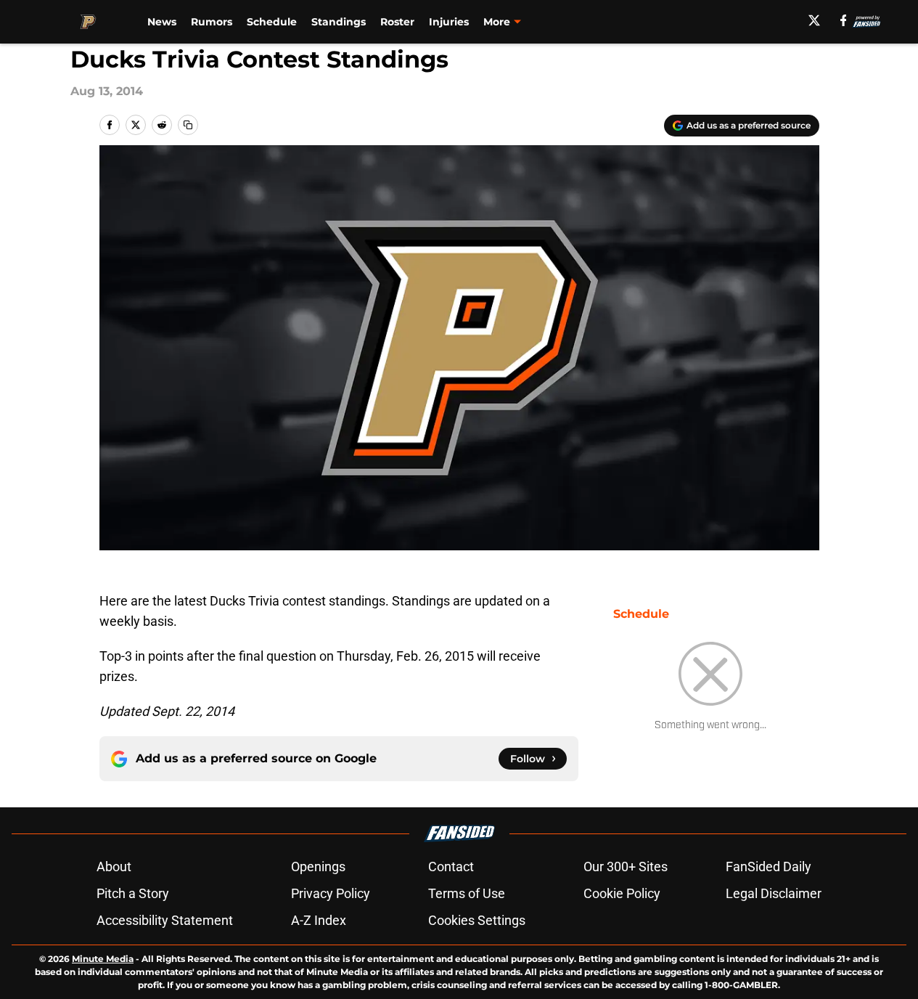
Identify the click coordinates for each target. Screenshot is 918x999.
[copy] (188, 125)
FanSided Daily (768, 866)
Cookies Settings (476, 920)
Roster (397, 21)
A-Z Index (318, 920)
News (161, 21)
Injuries (449, 21)
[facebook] (843, 20)
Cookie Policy (621, 893)
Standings (338, 21)
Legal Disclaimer (773, 893)
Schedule (272, 21)
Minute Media (103, 958)
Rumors (211, 21)
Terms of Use (466, 893)
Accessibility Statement (165, 920)
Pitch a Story (133, 893)
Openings (318, 866)
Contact (451, 866)
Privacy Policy (330, 893)
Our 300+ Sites (625, 866)
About (114, 866)
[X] (814, 20)
